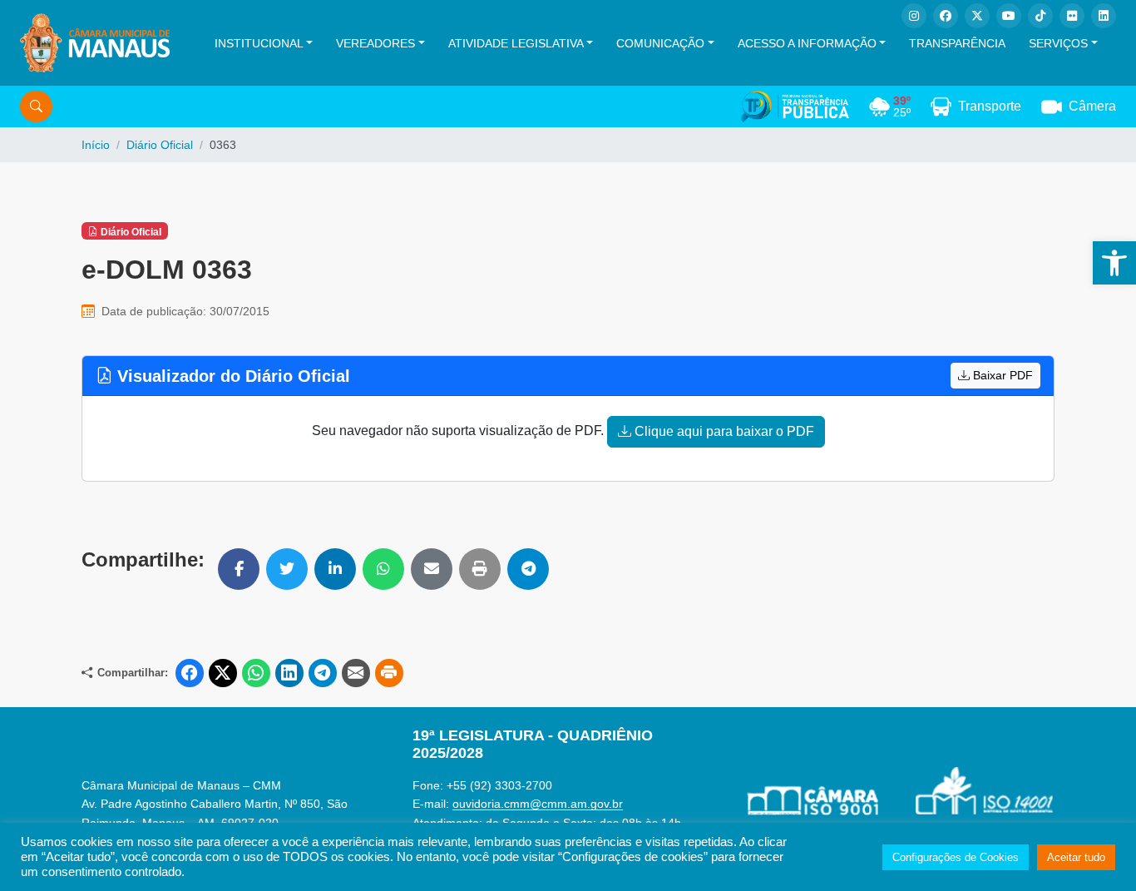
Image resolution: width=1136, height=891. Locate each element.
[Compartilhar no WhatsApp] (383, 569)
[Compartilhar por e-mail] (356, 673)
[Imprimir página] (389, 673)
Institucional (259, 43)
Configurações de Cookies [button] (955, 857)
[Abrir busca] (36, 106)
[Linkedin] (1103, 15)
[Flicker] (1071, 15)
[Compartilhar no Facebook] (238, 569)
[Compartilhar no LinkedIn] (335, 569)
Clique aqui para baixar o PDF (722, 431)
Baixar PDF (1001, 375)
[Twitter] (977, 15)
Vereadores (375, 43)
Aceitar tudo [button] (1076, 857)
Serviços (1058, 43)
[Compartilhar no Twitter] (287, 569)
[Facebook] (945, 15)
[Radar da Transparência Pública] (795, 106)
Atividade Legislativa (516, 43)
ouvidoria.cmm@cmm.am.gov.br (537, 803)
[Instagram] (913, 15)
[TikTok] (1040, 15)
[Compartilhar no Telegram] (528, 569)
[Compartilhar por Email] (431, 569)
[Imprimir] (480, 569)
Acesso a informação (807, 43)
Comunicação (660, 43)
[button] (1114, 263)
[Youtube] (1008, 15)
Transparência (957, 43)
